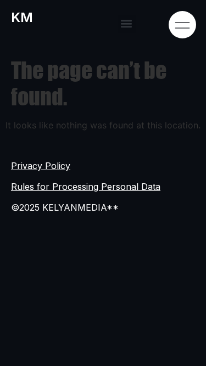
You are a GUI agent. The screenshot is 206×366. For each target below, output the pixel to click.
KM (22, 17)
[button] (127, 24)
